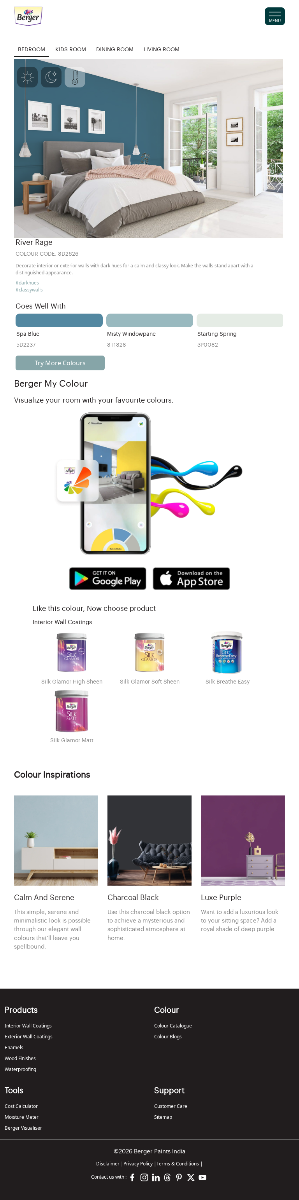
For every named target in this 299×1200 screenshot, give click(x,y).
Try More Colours (60, 363)
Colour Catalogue (173, 1025)
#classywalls (29, 289)
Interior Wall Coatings (28, 1025)
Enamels (14, 1047)
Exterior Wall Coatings (29, 1036)
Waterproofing (20, 1069)
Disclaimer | (109, 1163)
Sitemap (163, 1117)
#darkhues (27, 282)
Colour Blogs (168, 1036)
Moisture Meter (22, 1117)
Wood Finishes (20, 1058)
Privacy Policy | (140, 1163)
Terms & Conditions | (180, 1163)
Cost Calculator (21, 1106)
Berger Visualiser (23, 1128)
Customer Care (170, 1106)
